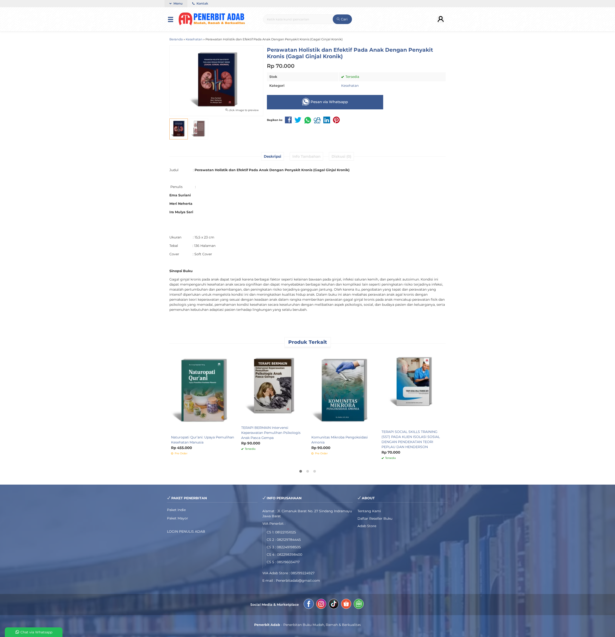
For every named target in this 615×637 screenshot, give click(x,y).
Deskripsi (272, 156)
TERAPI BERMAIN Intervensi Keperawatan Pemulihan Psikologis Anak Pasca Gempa (271, 432)
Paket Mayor (177, 518)
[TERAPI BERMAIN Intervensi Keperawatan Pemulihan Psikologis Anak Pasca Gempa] (272, 387)
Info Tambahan (306, 156)
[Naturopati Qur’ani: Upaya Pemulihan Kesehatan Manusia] (202, 391)
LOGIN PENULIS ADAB (186, 531)
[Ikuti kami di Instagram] (321, 604)
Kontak (202, 3)
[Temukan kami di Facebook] (309, 604)
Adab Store (366, 526)
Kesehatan (350, 85)
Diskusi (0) (341, 156)
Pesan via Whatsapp (329, 102)
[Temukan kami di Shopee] (346, 604)
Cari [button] (344, 19)
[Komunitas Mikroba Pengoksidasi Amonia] (342, 391)
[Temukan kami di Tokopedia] (359, 604)
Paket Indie (176, 510)
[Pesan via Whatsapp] (245, 354)
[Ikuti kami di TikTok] (334, 604)
